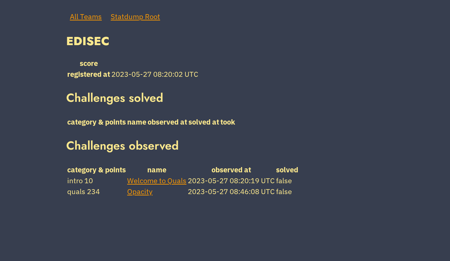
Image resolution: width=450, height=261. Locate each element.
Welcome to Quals (156, 180)
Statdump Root (135, 16)
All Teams (86, 16)
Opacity (140, 191)
